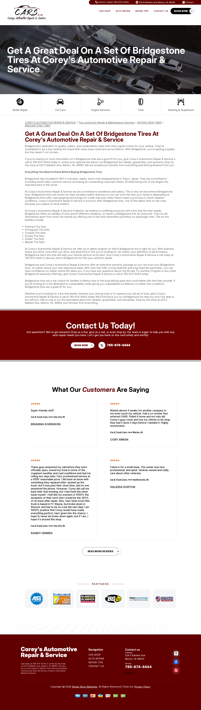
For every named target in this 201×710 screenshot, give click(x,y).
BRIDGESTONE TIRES (37, 125)
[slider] (35, 404)
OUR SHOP (104, 11)
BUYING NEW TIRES (149, 122)
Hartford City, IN (141, 479)
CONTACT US (161, 11)
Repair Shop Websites (84, 686)
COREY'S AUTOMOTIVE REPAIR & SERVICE (50, 122)
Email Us (129, 673)
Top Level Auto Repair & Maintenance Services (106, 122)
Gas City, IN (59, 417)
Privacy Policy (142, 686)
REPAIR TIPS (142, 11)
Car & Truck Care (39, 417)
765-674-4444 (41, 162)
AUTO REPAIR (123, 11)
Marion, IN (138, 432)
